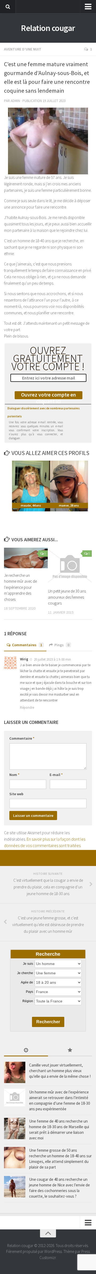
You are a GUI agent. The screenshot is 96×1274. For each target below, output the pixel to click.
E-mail (56, 774)
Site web (16, 793)
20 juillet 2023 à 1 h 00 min (52, 659)
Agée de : (28, 982)
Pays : (30, 992)
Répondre (27, 707)
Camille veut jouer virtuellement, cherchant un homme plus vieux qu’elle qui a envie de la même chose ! (60, 1071)
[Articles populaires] (70, 1050)
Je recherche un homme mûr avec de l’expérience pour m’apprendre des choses (20, 587)
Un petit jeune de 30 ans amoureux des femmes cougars (67, 597)
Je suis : (29, 964)
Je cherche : (26, 973)
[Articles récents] (26, 1050)
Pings (61, 644)
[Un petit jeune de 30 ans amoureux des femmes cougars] (70, 566)
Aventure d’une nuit (22, 49)
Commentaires (27, 644)
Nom (14, 774)
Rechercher (48, 1022)
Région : (28, 1001)
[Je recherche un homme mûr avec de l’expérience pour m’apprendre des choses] (26, 558)
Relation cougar (48, 28)
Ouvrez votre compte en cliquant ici (48, 395)
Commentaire (21, 738)
